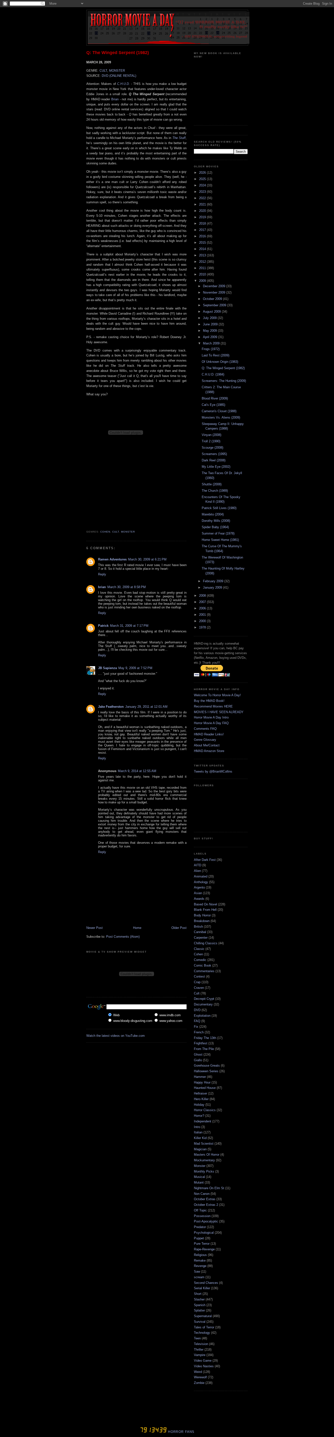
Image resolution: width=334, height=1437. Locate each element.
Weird (198, 1372)
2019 (203, 217)
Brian (115, 99)
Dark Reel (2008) (213, 460)
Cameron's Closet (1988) (219, 411)
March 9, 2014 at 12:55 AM (137, 771)
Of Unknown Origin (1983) (220, 362)
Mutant (199, 1182)
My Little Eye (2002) (216, 466)
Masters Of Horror (206, 1154)
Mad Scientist (203, 1143)
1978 (203, 627)
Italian (198, 1132)
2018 (203, 223)
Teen (197, 1338)
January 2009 (213, 587)
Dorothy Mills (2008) (216, 521)
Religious (200, 1255)
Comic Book (202, 965)
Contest (199, 976)
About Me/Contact (207, 745)
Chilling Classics (205, 943)
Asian (198, 893)
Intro (197, 1127)
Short (197, 1294)
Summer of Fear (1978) (218, 533)
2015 (203, 242)
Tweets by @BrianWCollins (213, 771)
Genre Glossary (205, 739)
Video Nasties (204, 1366)
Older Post (179, 928)
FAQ (197, 1021)
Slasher (199, 1299)
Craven (199, 988)
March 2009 (212, 343)
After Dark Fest (205, 860)
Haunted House (205, 1088)
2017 (203, 230)
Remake (200, 1260)
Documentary (203, 1004)
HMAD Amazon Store (209, 751)
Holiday (199, 1104)
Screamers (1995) (214, 454)
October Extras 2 (206, 1205)
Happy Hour (202, 1082)
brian (102, 587)
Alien (197, 871)
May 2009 (210, 330)
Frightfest (200, 1043)
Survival (199, 1321)
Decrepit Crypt (204, 999)
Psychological (204, 1232)
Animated (200, 876)
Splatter (199, 1310)
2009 (203, 281)
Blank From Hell (205, 910)
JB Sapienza (107, 668)
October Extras (204, 1199)
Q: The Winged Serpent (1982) (117, 52)
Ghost (198, 1054)
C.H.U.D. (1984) (213, 374)
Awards (199, 899)
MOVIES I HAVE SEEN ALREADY (219, 712)
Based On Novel (205, 904)
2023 (203, 192)
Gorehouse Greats (207, 1065)
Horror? (199, 1116)
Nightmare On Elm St (209, 1188)
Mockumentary (204, 1160)
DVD (197, 1010)
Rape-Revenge (204, 1249)
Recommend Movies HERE (213, 706)
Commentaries (204, 971)
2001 (203, 614)
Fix (196, 1026)
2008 (203, 595)
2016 (203, 236)
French (199, 1032)
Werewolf (200, 1377)
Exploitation (202, 1015)
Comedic (200, 960)
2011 (203, 268)
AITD (197, 865)
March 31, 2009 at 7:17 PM (129, 625)
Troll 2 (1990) (211, 441)
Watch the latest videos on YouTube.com (115, 1036)
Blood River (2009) (215, 398)
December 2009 (214, 286)
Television (201, 1344)
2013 (203, 255)
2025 (203, 179)
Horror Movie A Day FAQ (211, 723)
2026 (203, 172)
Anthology (201, 882)
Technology (202, 1332)
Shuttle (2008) (212, 484)
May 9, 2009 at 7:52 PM (135, 668)
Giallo (198, 1060)
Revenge (200, 1266)
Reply (102, 574)
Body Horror (202, 915)
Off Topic (200, 1210)
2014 (203, 249)
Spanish (199, 1305)
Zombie (199, 1383)
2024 (203, 185)
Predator (200, 1227)
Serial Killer (202, 1288)
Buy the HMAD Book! (209, 701)
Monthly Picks (204, 1171)
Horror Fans (181, 1432)
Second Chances (206, 1283)
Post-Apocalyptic (206, 1221)
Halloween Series (206, 1071)
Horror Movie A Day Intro (211, 717)
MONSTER (117, 70)
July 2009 (210, 318)
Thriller (198, 1349)
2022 (203, 198)
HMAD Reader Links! (209, 734)
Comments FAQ (205, 728)
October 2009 (213, 299)
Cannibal (200, 932)
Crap (197, 982)
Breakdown (202, 921)
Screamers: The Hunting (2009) (224, 381)
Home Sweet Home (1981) (220, 540)
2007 (203, 602)
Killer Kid (200, 1138)
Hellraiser (200, 1093)
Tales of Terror (204, 1327)
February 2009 (213, 581)
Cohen (105, 531)
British (198, 926)
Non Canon (202, 1194)
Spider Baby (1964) (215, 527)
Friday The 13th (205, 1038)
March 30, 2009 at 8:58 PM (126, 587)
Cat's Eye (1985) (213, 405)
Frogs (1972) (211, 349)
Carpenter (201, 937)
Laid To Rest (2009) (215, 355)
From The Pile (204, 1049)
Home (137, 928)
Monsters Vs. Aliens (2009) (221, 417)
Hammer (200, 1077)
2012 (203, 261)
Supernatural (203, 1316)
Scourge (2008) (212, 447)
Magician (200, 1149)
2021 (203, 204)
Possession (202, 1216)
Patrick (103, 625)
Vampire (199, 1355)
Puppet (199, 1238)
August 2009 (212, 311)
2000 (203, 621)
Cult (115, 531)
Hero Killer (201, 1099)
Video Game (203, 1360)
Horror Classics (205, 1110)
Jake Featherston (111, 706)
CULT (103, 70)
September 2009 (215, 305)
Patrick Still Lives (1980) (219, 508)
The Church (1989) (215, 490)
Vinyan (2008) (211, 435)
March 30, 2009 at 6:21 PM (147, 559)
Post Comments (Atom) (123, 936)
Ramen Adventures (112, 559)
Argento (199, 887)
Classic (199, 949)
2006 (203, 608)
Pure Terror (202, 1243)
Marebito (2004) (213, 514)
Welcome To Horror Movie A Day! (217, 695)
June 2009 (211, 324)
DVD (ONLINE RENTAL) (119, 76)
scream (199, 1277)
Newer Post (94, 928)
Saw (197, 1271)
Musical (199, 1177)
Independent (202, 1121)
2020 (203, 211)
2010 (203, 274)
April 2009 (210, 337)
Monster (128, 531)
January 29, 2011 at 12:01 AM (146, 706)
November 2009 (214, 292)
